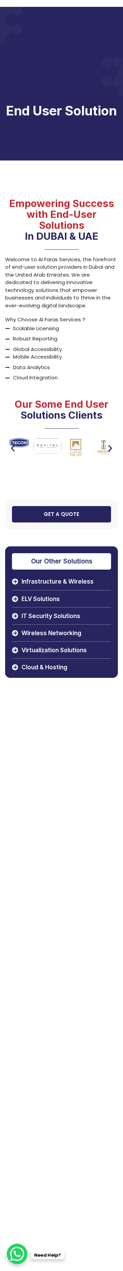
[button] (13, 448)
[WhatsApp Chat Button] (17, 1254)
